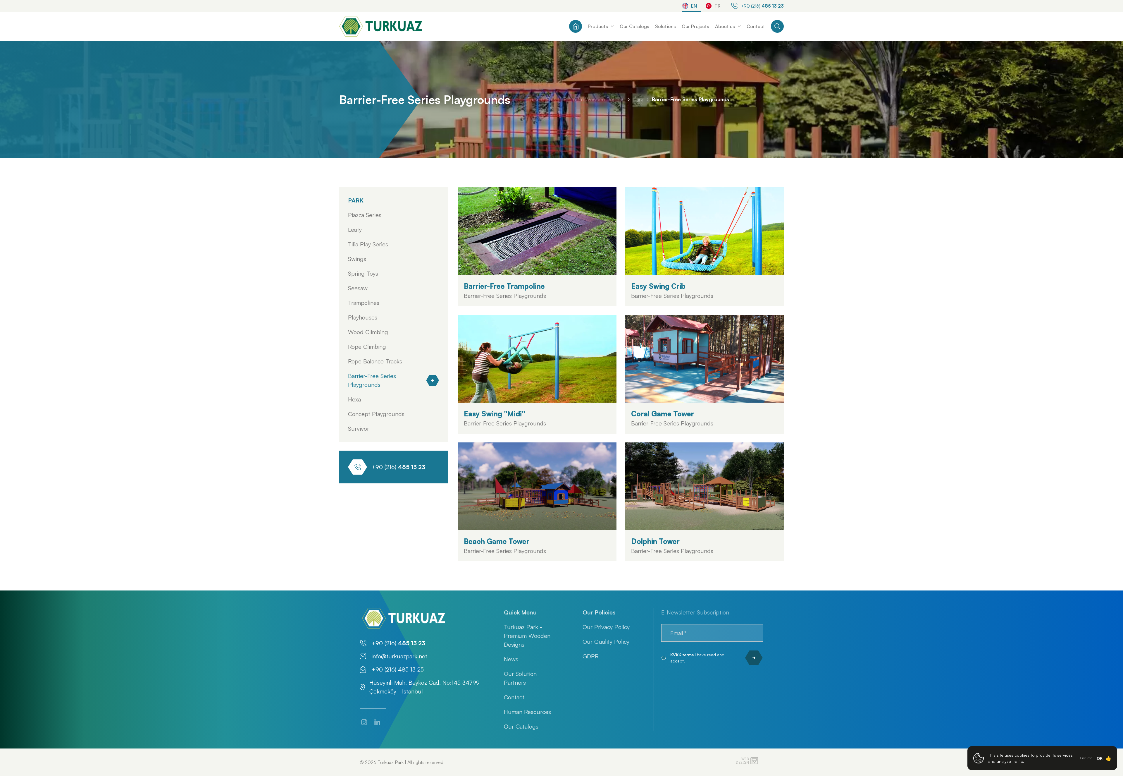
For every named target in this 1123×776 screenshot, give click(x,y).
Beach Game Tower (496, 541)
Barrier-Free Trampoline (504, 286)
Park (638, 99)
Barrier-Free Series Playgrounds (690, 99)
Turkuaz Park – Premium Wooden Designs (576, 99)
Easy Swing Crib (658, 286)
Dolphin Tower (655, 541)
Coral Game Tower (662, 413)
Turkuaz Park (391, 762)
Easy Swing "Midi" (494, 413)
